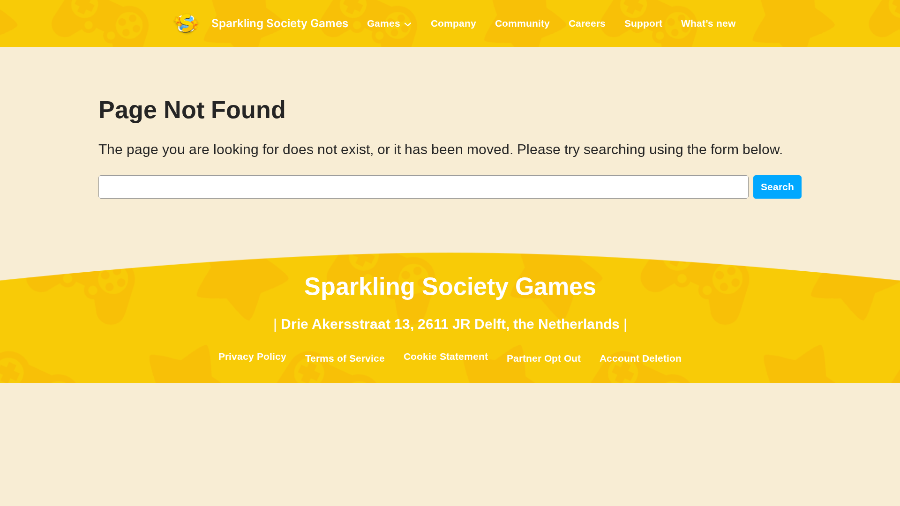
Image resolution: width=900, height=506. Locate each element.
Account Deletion (641, 358)
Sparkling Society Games (279, 23)
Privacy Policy (252, 356)
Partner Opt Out (544, 358)
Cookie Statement (446, 356)
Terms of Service (345, 358)
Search (777, 186)
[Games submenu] (408, 23)
